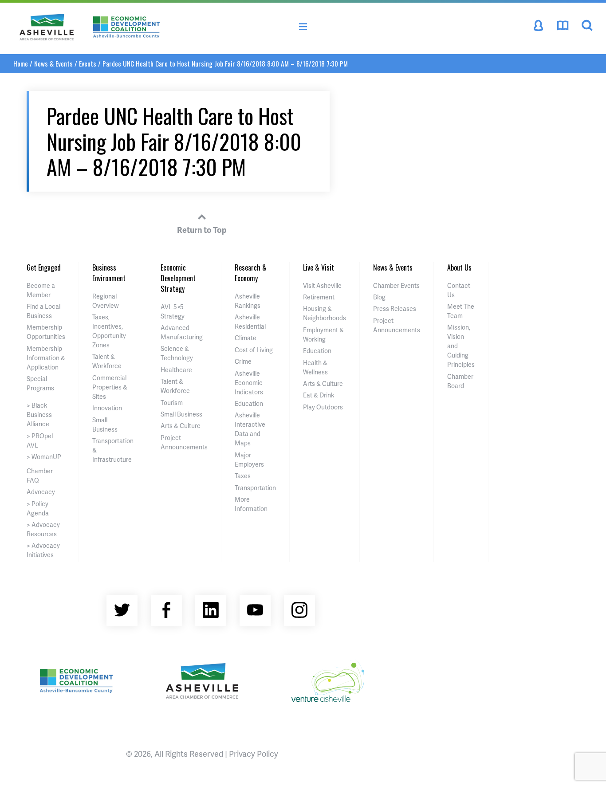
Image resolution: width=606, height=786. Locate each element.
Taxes (243, 476)
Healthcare (176, 369)
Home (20, 63)
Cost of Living (254, 350)
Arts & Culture (181, 425)
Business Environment (109, 272)
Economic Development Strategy (178, 278)
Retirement (318, 297)
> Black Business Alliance (39, 414)
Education (249, 403)
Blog (379, 297)
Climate (245, 338)
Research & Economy (251, 272)
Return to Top (202, 229)
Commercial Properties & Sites (109, 387)
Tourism (172, 402)
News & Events (53, 63)
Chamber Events (396, 285)
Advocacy (41, 491)
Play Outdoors (323, 407)
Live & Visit (318, 267)
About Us (459, 267)
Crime (243, 361)
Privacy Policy (253, 753)
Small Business (181, 414)
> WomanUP (44, 456)
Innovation (107, 408)
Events (87, 63)
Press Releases (394, 308)
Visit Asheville (322, 285)
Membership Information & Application (46, 357)
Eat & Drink (318, 395)
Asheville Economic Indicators (249, 382)
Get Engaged (44, 267)
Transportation (255, 487)
